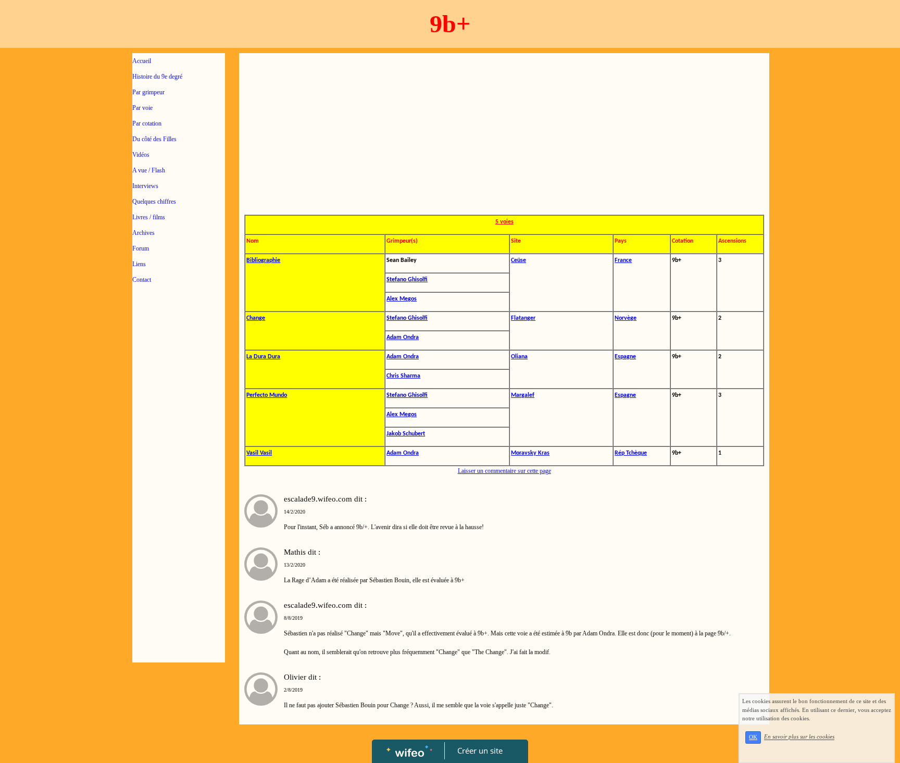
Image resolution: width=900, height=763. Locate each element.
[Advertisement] (179, 501)
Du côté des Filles (154, 139)
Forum (140, 248)
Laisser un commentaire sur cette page (504, 470)
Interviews (145, 186)
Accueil (141, 61)
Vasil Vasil (259, 453)
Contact (141, 279)
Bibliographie (263, 260)
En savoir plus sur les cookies (799, 737)
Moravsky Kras (530, 453)
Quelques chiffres (154, 201)
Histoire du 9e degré (157, 76)
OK (753, 737)
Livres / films (148, 217)
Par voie (142, 107)
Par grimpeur (148, 92)
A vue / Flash (148, 170)
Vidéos (140, 154)
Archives (143, 232)
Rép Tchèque (631, 453)
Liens (139, 264)
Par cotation (146, 123)
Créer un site (480, 750)
